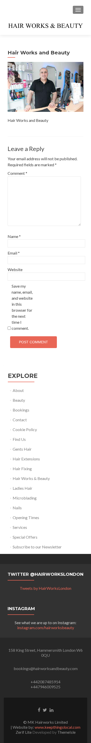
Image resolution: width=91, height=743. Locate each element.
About (18, 390)
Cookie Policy (25, 429)
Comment (17, 173)
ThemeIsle (66, 732)
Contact (20, 419)
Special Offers (25, 537)
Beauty (19, 400)
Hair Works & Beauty (31, 478)
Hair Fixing (22, 468)
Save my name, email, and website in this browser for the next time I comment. (22, 307)
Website (15, 269)
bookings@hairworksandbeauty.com (46, 668)
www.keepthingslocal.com (57, 727)
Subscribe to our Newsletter (37, 546)
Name (14, 236)
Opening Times (26, 517)
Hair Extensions (26, 458)
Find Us (19, 439)
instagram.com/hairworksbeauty (45, 627)
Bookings (21, 409)
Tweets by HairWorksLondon (45, 588)
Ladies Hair (22, 488)
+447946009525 (45, 686)
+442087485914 (45, 681)
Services (20, 527)
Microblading (25, 498)
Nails (17, 507)
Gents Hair (22, 449)
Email (14, 253)
